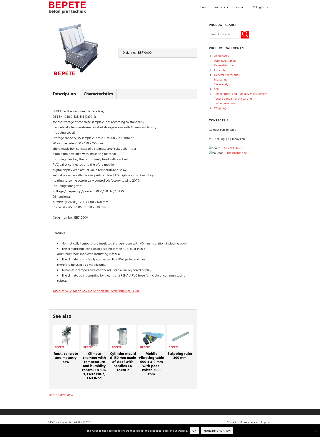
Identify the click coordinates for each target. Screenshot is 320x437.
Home (202, 7)
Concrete (220, 70)
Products (219, 7)
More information (217, 430)
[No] (315, 431)
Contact (239, 7)
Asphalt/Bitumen (225, 60)
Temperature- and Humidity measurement (240, 94)
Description (64, 94)
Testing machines (225, 103)
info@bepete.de (235, 153)
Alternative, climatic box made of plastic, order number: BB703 (96, 291)
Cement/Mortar (224, 65)
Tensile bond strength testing (233, 98)
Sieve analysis (223, 84)
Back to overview (61, 395)
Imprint (265, 422)
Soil (216, 89)
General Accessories (227, 75)
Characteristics (98, 94)
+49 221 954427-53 (233, 148)
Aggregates (221, 56)
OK (194, 430)
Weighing (220, 108)
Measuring (221, 79)
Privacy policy (248, 422)
